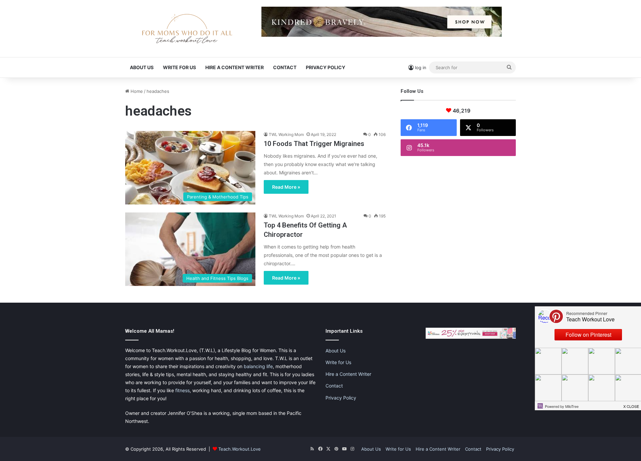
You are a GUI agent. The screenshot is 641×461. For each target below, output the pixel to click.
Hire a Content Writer (234, 67)
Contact (284, 67)
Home (136, 91)
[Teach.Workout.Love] (187, 28)
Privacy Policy (325, 67)
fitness (182, 390)
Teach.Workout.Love (239, 449)
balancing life (258, 366)
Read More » (286, 187)
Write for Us (179, 67)
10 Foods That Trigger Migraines (314, 144)
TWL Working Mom (286, 134)
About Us (142, 67)
